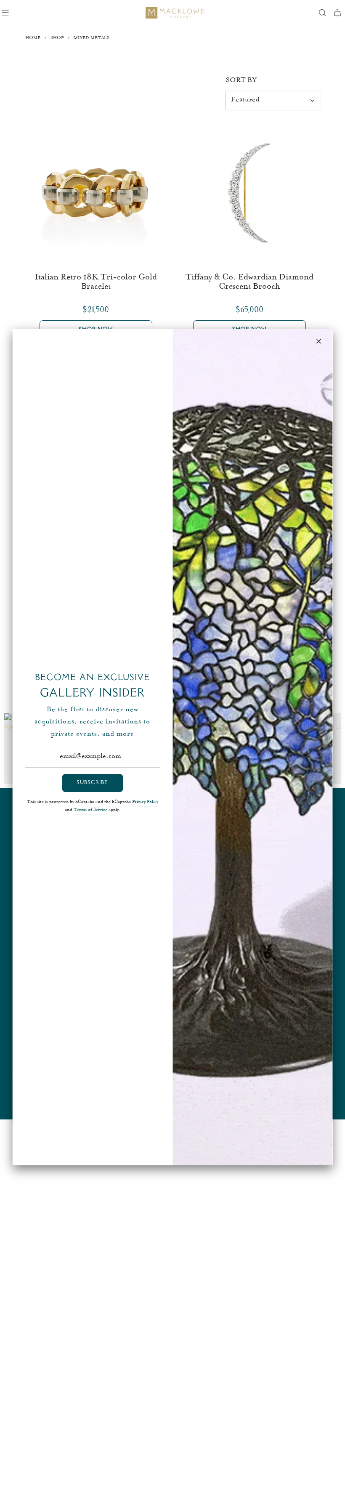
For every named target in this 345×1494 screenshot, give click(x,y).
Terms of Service (90, 810)
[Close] (318, 341)
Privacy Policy (145, 802)
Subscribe (92, 782)
